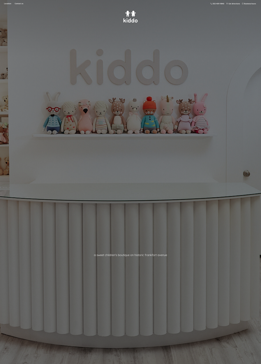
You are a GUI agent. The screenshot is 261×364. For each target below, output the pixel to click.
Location (7, 4)
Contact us (19, 4)
